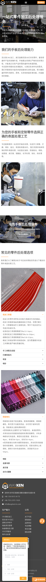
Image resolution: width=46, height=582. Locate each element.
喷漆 (4, 359)
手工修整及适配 (9, 351)
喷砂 (4, 364)
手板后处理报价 (23, 234)
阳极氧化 (6, 417)
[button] (26, 2)
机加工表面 (7, 315)
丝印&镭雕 (7, 472)
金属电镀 (6, 463)
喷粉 (4, 459)
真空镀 (5, 468)
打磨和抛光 (7, 355)
